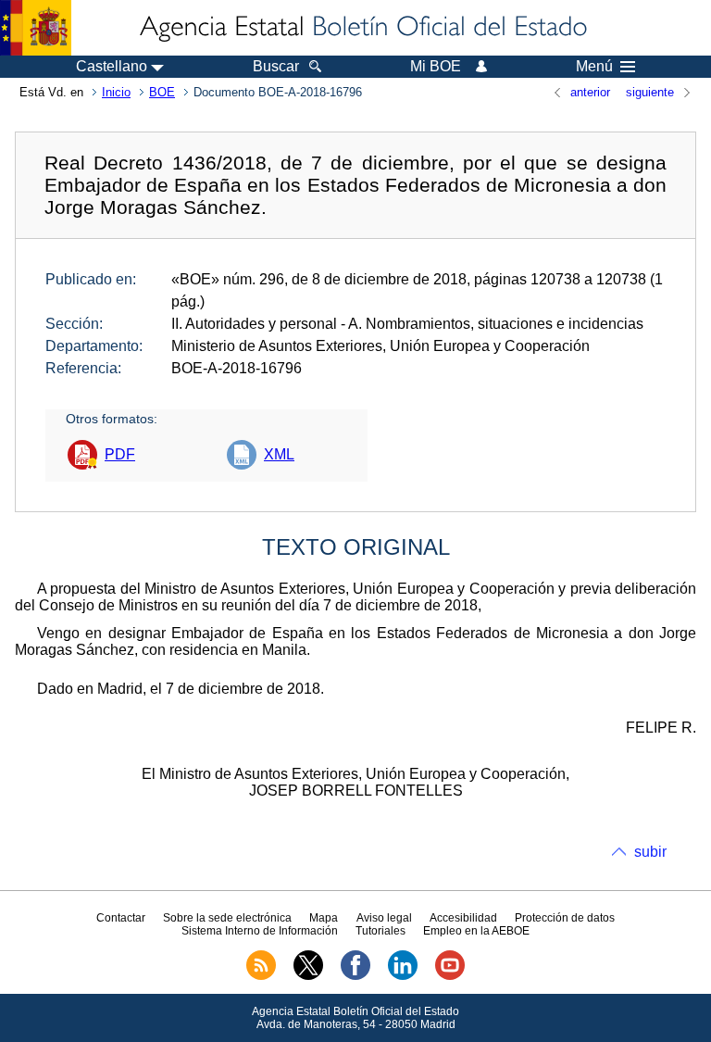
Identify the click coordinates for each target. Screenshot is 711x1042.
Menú (594, 66)
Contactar (120, 917)
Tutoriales (380, 930)
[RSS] (261, 976)
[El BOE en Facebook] (355, 976)
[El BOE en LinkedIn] (403, 976)
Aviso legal (384, 917)
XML (279, 454)
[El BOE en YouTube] (450, 976)
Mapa (323, 917)
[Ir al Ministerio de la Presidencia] (35, 28)
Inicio (116, 92)
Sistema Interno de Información (259, 930)
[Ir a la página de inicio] (362, 28)
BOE (162, 92)
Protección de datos (565, 917)
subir (650, 852)
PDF (120, 454)
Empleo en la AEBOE (476, 930)
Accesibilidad (463, 917)
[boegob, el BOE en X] (308, 976)
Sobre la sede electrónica (227, 917)
